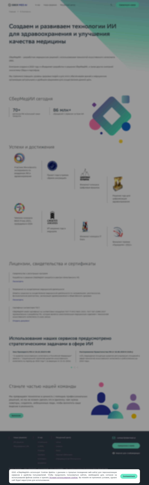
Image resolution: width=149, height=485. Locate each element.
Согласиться (129, 476)
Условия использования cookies (63, 477)
